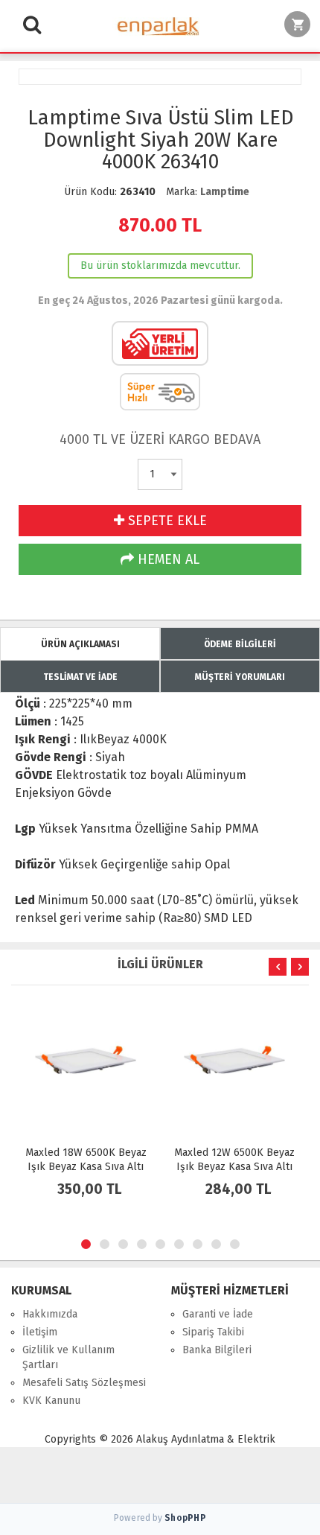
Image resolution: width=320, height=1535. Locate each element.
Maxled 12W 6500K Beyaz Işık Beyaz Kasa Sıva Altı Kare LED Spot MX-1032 (234, 1166)
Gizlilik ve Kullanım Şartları (68, 1357)
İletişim (39, 1332)
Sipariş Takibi (213, 1332)
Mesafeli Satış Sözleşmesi (84, 1382)
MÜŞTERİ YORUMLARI (240, 677)
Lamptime (224, 191)
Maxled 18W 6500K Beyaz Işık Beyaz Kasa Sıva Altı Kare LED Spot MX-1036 (86, 1166)
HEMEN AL (166, 559)
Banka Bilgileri (217, 1350)
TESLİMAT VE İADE (80, 677)
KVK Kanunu (51, 1400)
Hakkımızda (49, 1314)
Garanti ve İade (217, 1314)
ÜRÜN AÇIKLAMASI (80, 644)
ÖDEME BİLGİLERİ (240, 644)
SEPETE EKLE (165, 520)
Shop (185, 1518)
